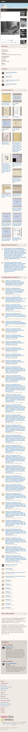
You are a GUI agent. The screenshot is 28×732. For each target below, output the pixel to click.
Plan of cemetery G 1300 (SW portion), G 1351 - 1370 (16, 239)
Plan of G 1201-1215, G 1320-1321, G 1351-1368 (17, 165)
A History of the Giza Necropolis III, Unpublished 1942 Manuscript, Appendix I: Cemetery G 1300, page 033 (14, 343)
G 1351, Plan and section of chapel (5, 104)
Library (2, 681)
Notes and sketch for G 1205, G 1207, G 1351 (15, 572)
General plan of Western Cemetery (6, 143)
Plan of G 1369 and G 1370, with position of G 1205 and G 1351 (17, 209)
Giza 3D (3, 692)
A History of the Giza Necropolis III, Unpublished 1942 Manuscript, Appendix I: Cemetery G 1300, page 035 (14, 355)
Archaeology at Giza (5, 705)
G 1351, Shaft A (5, 117)
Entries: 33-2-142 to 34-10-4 (11, 564)
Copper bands (8, 76)
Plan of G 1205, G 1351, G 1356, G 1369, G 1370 (6, 196)
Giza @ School (4, 683)
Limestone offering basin (11, 84)
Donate (3, 708)
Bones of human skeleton (11, 72)
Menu (3, 1)
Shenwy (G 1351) (9, 647)
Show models (3, 694)
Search (2, 710)
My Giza (3, 696)
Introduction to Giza (5, 702)
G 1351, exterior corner (5, 129)
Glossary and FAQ (4, 688)
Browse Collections (4, 698)
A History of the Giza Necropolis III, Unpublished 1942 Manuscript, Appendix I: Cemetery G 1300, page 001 (14, 330)
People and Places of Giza (6, 687)
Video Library (3, 690)
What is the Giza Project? (6, 704)
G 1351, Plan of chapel (15, 104)
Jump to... (4, 10)
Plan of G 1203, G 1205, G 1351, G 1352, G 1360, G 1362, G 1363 (17, 180)
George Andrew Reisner (11, 663)
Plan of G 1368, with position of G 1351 (16, 195)
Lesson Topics (4, 685)
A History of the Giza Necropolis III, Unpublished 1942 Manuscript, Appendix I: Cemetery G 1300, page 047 (14, 362)
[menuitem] (14, 694)
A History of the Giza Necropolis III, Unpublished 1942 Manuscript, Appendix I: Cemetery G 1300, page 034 (14, 349)
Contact (3, 712)
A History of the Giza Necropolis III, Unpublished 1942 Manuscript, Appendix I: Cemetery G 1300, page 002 (14, 336)
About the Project (5, 700)
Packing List (8, 580)
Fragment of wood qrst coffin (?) (12, 80)
